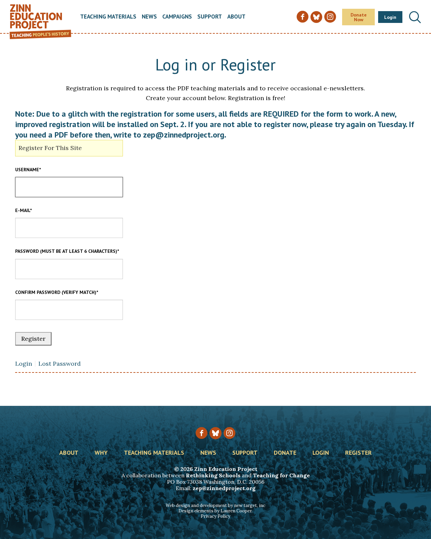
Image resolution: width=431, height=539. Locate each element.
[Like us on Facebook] (201, 433)
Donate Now (359, 17)
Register (358, 453)
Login (390, 17)
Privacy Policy (215, 516)
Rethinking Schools (213, 475)
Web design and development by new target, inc (215, 505)
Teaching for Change (281, 475)
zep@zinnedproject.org (224, 488)
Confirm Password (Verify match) (56, 292)
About (236, 17)
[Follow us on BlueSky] (215, 433)
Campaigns (177, 17)
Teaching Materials (108, 17)
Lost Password (59, 364)
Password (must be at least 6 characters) (67, 251)
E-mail (23, 210)
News (149, 17)
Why (101, 453)
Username (28, 170)
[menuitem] (108, 17)
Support (209, 17)
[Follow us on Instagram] (229, 433)
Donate (285, 453)
